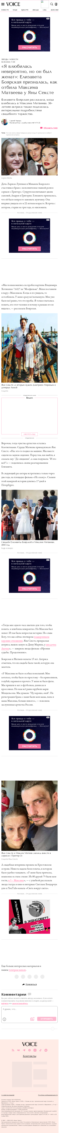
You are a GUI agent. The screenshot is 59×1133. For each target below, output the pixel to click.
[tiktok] (40, 1050)
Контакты (29, 1056)
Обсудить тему (51, 128)
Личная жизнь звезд (13, 133)
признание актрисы (12, 135)
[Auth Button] (56, 4)
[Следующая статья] (29, 1028)
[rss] (13, 1050)
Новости (14, 59)
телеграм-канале (17, 970)
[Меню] (2, 4)
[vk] (18, 1050)
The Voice (13, 4)
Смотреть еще (29, 434)
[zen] (29, 1050)
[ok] (35, 1050)
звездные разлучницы (28, 133)
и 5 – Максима (16, 880)
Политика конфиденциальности (48, 1095)
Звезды (4, 59)
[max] (46, 1050)
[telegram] (24, 1050)
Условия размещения (7, 1095)
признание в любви (43, 133)
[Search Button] (51, 4)
